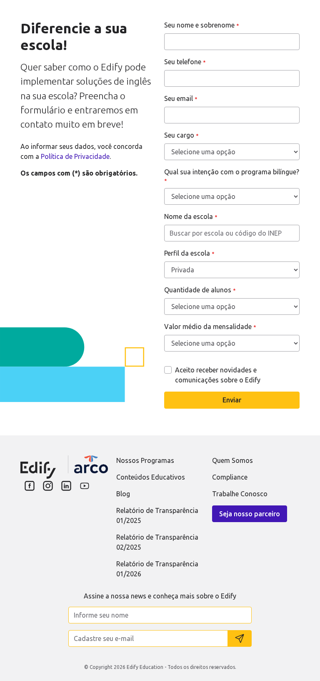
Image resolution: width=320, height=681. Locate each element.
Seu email (181, 98)
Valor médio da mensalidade (210, 326)
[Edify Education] (38, 464)
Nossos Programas (145, 460)
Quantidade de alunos (200, 290)
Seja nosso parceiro (249, 514)
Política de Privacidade (75, 156)
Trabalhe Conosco (240, 494)
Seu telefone (185, 61)
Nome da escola (191, 216)
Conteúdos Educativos (150, 477)
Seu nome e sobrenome (201, 25)
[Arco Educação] (91, 464)
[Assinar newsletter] (240, 638)
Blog (123, 494)
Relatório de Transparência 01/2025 (157, 515)
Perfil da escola (189, 253)
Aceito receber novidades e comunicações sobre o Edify (217, 375)
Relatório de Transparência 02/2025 (157, 542)
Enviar (231, 400)
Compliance (230, 477)
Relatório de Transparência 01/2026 (157, 569)
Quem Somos (232, 460)
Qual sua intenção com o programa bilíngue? (231, 175)
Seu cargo (181, 135)
